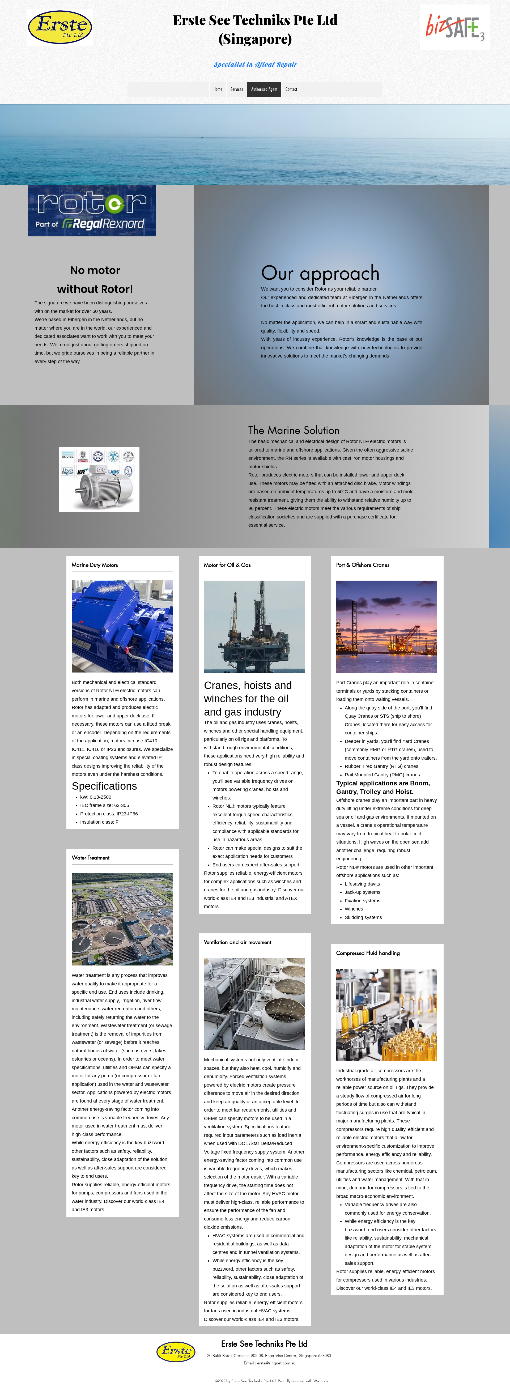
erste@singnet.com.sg (276, 1362)
